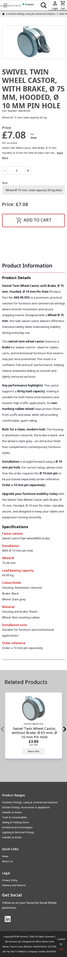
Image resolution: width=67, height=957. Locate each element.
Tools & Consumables (14, 817)
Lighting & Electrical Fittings (18, 832)
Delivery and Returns (14, 885)
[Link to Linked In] (7, 919)
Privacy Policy (9, 880)
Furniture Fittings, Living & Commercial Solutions (31, 13)
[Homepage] (3, 13)
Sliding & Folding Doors (15, 822)
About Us (7, 861)
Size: (5, 183)
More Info (33, 751)
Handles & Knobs (12, 812)
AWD (61, 948)
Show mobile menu (5, 5)
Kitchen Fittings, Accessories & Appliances (26, 807)
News (5, 856)
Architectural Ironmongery (17, 827)
